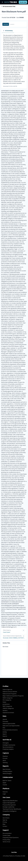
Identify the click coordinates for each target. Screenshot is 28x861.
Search (5, 734)
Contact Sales (6, 835)
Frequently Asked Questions (11, 837)
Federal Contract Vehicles (10, 691)
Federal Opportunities (9, 723)
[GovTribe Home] (10, 2)
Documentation (7, 833)
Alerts (4, 760)
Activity (5, 732)
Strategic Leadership (8, 807)
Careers (5, 826)
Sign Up (5, 820)
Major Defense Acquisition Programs (13, 696)
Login (4, 794)
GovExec (18, 856)
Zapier (4, 782)
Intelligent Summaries (9, 745)
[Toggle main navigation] (2, 2)
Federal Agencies (7, 689)
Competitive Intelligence (9, 811)
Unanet (5, 785)
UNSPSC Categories (8, 708)
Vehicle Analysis (7, 773)
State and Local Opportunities (11, 725)
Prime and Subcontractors (10, 730)
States (4, 702)
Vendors (5, 710)
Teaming (5, 762)
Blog (4, 824)
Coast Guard (6, 632)
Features (5, 792)
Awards (5, 719)
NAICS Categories (8, 698)
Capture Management (9, 803)
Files (4, 728)
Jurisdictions (6, 704)
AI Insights (6, 743)
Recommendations (8, 747)
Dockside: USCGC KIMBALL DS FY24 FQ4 (14, 638)
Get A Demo (6, 818)
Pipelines (5, 756)
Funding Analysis (7, 771)
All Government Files (9, 6)
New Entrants (6, 769)
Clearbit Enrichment (8, 712)
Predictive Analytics (8, 749)
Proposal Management (9, 805)
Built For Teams (7, 780)
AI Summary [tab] (9, 30)
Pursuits (5, 758)
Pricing (5, 822)
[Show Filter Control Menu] (23, 630)
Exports (5, 736)
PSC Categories (7, 700)
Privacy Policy (6, 839)
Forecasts (5, 721)
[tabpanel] (14, 60)
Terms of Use (6, 842)
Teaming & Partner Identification (12, 809)
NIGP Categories (7, 706)
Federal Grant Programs (9, 694)
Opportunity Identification (10, 800)
